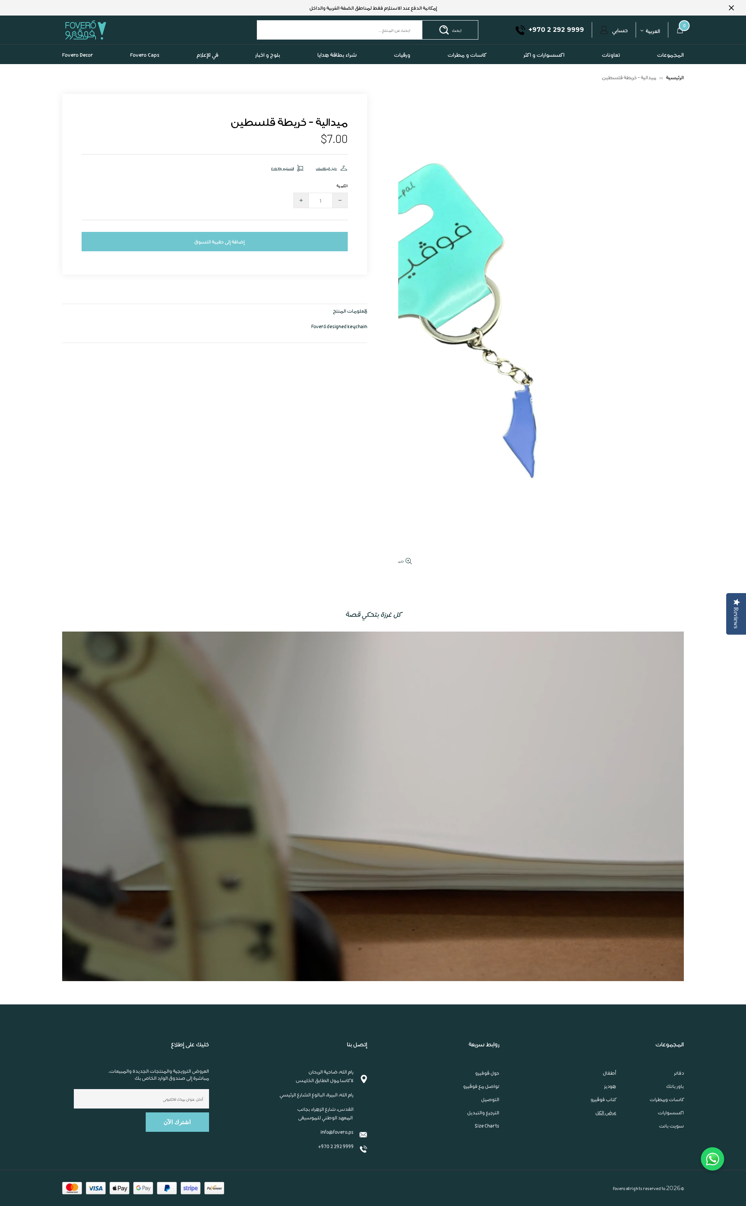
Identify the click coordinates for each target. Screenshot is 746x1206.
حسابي (620, 30)
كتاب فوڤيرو (603, 1099)
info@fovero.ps (337, 1132)
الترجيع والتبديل (483, 1112)
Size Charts (487, 1125)
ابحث (457, 29)
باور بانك (675, 1085)
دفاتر (679, 1072)
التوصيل (490, 1099)
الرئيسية (675, 77)
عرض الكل (605, 1112)
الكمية (342, 185)
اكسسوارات (671, 1112)
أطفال (609, 1072)
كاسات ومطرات (667, 1099)
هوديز (610, 1085)
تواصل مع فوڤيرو (481, 1085)
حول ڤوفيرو (487, 1072)
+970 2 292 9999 (336, 1146)
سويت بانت (671, 1125)
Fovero (103, 30)
